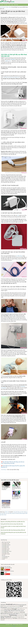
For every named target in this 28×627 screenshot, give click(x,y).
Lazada (14, 612)
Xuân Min (12, 59)
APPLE (15, 604)
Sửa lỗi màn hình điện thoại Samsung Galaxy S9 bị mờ (13, 530)
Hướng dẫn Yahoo (5, 552)
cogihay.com (8, 60)
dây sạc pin (6, 513)
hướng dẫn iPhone (9, 610)
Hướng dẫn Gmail (5, 547)
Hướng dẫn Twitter (5, 550)
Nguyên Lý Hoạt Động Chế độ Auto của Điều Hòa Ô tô (13, 521)
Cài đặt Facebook (6, 606)
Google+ (14, 625)
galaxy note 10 (22, 607)
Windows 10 (4, 618)
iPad (8, 612)
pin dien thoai (3, 514)
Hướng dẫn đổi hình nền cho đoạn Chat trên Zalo (12, 523)
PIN (26, 513)
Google (14, 609)
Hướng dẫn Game (5, 546)
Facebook (6, 4)
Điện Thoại (16, 4)
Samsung (13, 615)
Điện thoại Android (21, 618)
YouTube (14, 618)
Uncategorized (4, 557)
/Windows (3, 604)
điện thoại (12, 513)
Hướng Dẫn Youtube (6, 553)
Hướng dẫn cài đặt (5, 543)
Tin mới (1, 4)
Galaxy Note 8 (17, 607)
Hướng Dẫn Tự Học (6, 548)
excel (21, 606)
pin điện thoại (19, 255)
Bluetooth (19, 604)
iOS (5, 612)
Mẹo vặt (8, 7)
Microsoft (22, 612)
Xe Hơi (3, 559)
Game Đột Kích (7, 609)
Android (9, 604)
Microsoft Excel (5, 614)
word (9, 618)
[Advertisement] (6, 475)
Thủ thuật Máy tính (5, 556)
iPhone (11, 612)
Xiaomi (11, 618)
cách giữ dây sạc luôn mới (19, 511)
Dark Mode (17, 606)
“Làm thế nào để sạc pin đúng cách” (11, 77)
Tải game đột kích (20, 617)
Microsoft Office (14, 613)
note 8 (8, 615)
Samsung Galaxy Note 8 (21, 615)
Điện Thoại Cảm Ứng (6, 542)
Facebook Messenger (20, 513)
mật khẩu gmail (4, 615)
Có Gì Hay (7, 1)
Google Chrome (20, 609)
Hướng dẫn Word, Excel (6, 551)
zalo (18, 618)
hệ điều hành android (19, 610)
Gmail (9, 4)
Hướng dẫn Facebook (6, 544)
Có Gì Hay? (2, 7)
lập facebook (18, 612)
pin (18, 215)
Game (12, 4)
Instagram (2, 612)
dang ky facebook (12, 606)
